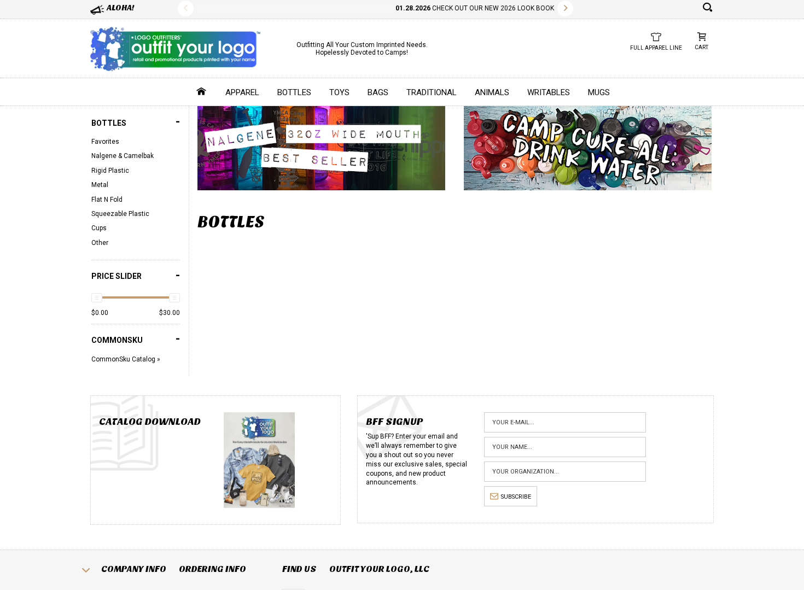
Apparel (242, 92)
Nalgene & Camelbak (122, 156)
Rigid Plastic (110, 170)
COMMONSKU (135, 339)
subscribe (516, 496)
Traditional (431, 92)
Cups (99, 228)
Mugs (599, 92)
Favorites (105, 141)
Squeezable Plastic (120, 214)
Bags (378, 92)
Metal (99, 185)
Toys (339, 92)
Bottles (294, 92)
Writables (548, 92)
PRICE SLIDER (135, 275)
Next (565, 8)
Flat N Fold (107, 199)
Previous (186, 8)
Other (99, 243)
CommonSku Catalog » (125, 359)
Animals (492, 92)
